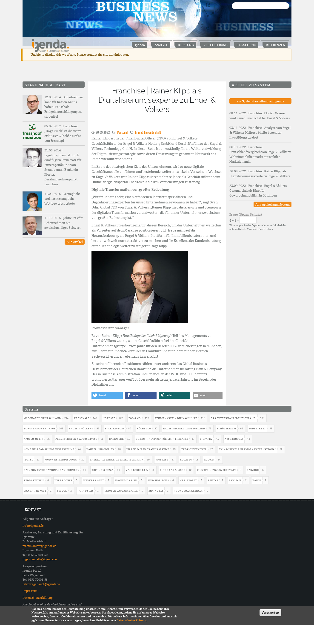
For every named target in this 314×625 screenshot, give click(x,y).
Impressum (30, 591)
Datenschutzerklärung (38, 598)
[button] (107, 395)
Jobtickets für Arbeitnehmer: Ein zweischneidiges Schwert (63, 223)
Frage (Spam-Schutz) (245, 214)
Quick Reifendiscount (61, 459)
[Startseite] (50, 45)
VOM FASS (161, 459)
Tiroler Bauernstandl (121, 490)
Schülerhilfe (227, 428)
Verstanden (270, 612)
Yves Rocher (63, 480)
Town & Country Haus (40, 428)
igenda (140, 45)
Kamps (257, 480)
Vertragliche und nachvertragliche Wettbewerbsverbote (62, 198)
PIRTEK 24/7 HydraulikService (147, 449)
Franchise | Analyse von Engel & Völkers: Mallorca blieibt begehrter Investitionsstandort (260, 132)
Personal (122, 132)
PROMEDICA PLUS (126, 480)
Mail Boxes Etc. (137, 470)
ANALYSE (161, 45)
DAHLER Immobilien (100, 449)
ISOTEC (28, 459)
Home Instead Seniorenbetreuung (49, 449)
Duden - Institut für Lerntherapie (162, 438)
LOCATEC (186, 459)
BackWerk (116, 438)
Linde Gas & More (172, 470)
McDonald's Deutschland (42, 418)
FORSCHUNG (246, 45)
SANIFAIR (235, 480)
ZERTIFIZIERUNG (216, 45)
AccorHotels (234, 438)
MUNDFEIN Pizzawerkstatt (216, 470)
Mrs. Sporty (188, 480)
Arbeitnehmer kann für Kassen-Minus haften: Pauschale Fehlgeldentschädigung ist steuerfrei (63, 107)
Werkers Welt (93, 480)
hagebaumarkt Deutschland (184, 428)
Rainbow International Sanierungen (52, 470)
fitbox (62, 490)
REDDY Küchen (34, 480)
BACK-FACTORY (115, 428)
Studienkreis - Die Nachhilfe (176, 418)
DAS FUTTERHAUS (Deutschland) (234, 418)
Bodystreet (257, 428)
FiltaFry (206, 438)
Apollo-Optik (33, 438)
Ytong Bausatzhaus (188, 490)
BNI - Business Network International (247, 449)
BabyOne (253, 470)
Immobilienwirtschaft (148, 132)
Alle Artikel (74, 242)
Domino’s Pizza (102, 470)
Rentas (213, 480)
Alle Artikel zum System (272, 205)
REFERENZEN (275, 45)
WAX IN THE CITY (35, 490)
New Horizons (158, 480)
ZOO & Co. (134, 418)
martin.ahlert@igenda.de (39, 546)
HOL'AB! (209, 459)
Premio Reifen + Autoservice (76, 438)
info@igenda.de (33, 526)
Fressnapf (81, 418)
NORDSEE (109, 418)
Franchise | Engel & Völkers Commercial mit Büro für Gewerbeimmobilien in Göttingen (258, 190)
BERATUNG (186, 45)
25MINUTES (156, 490)
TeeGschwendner (194, 449)
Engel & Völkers (81, 428)
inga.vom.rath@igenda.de (40, 559)
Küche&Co (144, 428)
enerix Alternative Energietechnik (116, 459)
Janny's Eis (85, 490)
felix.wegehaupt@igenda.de (41, 584)
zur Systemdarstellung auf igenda (260, 101)
